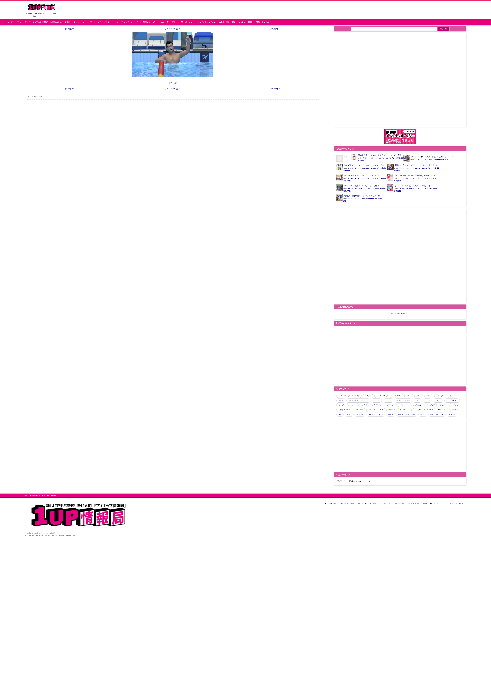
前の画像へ (70, 29)
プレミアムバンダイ (375, 410)
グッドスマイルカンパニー (358, 400)
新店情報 (360, 414)
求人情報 (373, 503)
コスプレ (438, 400)
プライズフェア (344, 410)
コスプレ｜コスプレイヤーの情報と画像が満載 (216, 22)
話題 (107, 22)
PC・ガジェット (187, 22)
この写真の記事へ (172, 29)
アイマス (398, 396)
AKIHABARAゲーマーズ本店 (349, 396)
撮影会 (349, 414)
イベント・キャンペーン (123, 22)
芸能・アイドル (262, 22)
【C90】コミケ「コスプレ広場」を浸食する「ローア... (432, 157)
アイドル (368, 396)
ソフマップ (391, 405)
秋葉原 (390, 414)
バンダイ (403, 405)
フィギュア (430, 405)
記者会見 (452, 414)
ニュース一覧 (7, 22)
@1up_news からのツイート (400, 313)
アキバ (408, 396)
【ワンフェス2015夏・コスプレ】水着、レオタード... (415, 186)
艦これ (422, 414)
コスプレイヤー (452, 400)
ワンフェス (442, 410)
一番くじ (454, 410)
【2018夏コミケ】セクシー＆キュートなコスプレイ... (365, 165)
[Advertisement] (358, 81)
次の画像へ (275, 29)
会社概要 (333, 503)
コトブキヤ (342, 405)
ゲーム (427, 400)
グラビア (388, 400)
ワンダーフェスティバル (424, 410)
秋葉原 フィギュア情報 (406, 414)
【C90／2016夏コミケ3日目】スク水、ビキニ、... (363, 175)
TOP (324, 503)
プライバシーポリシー (346, 503)
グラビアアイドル (403, 400)
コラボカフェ (377, 405)
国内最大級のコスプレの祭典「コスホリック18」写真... (380, 155)
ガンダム (441, 396)
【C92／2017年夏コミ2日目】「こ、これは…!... (363, 186)
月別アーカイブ (342, 481)
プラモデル (359, 410)
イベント (429, 396)
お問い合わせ (362, 503)
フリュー (443, 405)
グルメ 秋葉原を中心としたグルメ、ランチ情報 (156, 22)
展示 (340, 414)
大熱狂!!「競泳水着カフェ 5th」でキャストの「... (363, 196)
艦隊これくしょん (437, 414)
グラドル (376, 400)
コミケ (354, 405)
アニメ (418, 396)
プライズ (454, 405)
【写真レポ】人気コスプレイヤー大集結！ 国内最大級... (416, 165)
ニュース (347, 157)
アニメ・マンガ (80, 22)
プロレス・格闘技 (246, 22)
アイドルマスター (383, 396)
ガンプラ (452, 396)
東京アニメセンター (375, 414)
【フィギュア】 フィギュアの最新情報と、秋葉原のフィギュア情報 (43, 22)
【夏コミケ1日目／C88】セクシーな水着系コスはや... (416, 175)
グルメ (417, 400)
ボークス (391, 410)
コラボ (364, 405)
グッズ (340, 400)
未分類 (380, 198)
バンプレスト (416, 405)
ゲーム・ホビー (96, 22)
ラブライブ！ (405, 410)
